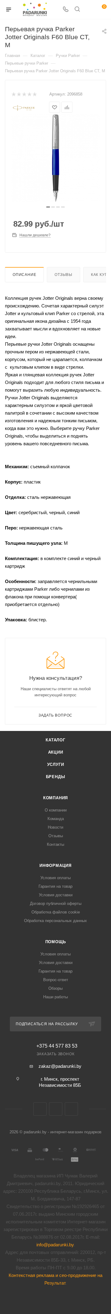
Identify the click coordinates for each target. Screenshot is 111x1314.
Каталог (55, 740)
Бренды (55, 776)
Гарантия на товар (55, 886)
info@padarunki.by (55, 1244)
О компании (56, 810)
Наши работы (55, 997)
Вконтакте (40, 1109)
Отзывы (63, 275)
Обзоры (55, 988)
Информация (55, 865)
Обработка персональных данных (55, 920)
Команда (55, 818)
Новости (55, 827)
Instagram (71, 1109)
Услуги (55, 764)
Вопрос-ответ (55, 979)
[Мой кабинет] (89, 9)
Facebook (55, 1109)
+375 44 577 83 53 (56, 1046)
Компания (55, 798)
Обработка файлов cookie (55, 912)
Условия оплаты (55, 877)
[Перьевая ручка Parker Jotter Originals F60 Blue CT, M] (55, 158)
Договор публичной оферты (55, 903)
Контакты (55, 844)
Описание (24, 275)
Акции (55, 752)
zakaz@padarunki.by (60, 1066)
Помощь (55, 941)
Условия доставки (55, 895)
